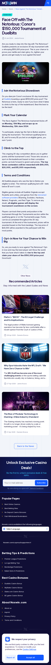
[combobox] (25, 529)
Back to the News (25, 446)
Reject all (11, 657)
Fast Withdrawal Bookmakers (16, 516)
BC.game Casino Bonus (14, 596)
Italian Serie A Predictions (14, 571)
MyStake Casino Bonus (13, 588)
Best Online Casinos (12, 504)
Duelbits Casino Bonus (13, 583)
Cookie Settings (29, 649)
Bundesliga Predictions (13, 567)
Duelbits (7, 99)
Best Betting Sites (11, 508)
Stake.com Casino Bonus (14, 592)
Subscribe (41, 483)
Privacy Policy (10, 616)
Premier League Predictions (15, 559)
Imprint (7, 612)
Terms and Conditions (13, 620)
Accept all (30, 657)
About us (8, 608)
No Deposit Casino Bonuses (15, 512)
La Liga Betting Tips (12, 563)
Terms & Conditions (36, 488)
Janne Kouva (19, 38)
